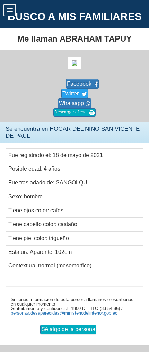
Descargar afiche (71, 112)
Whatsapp (71, 103)
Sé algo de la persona (68, 329)
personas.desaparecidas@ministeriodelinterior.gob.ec (64, 313)
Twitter (71, 93)
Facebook (80, 84)
